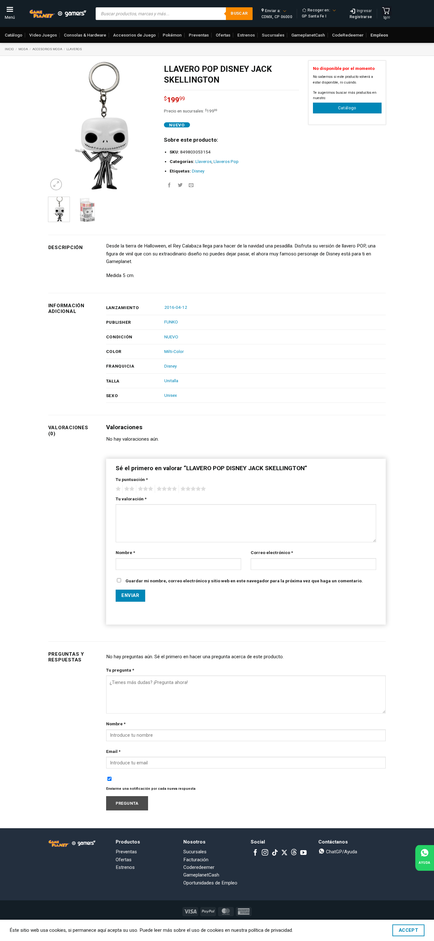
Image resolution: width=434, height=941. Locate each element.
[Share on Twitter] (180, 185)
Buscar (239, 13)
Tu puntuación (132, 479)
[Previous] (58, 126)
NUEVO (171, 336)
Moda (23, 49)
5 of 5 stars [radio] (192, 489)
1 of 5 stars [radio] (117, 489)
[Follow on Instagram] (265, 853)
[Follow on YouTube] (303, 853)
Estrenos (246, 34)
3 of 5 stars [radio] (144, 489)
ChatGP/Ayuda (341, 852)
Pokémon (172, 34)
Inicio (9, 49)
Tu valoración (131, 498)
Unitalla (171, 380)
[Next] (144, 126)
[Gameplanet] (57, 13)
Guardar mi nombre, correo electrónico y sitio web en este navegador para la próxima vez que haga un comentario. (244, 580)
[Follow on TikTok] (275, 853)
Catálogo (13, 34)
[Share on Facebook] (169, 185)
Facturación (195, 860)
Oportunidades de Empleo (210, 883)
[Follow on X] (284, 853)
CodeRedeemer (347, 34)
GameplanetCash (308, 34)
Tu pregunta (120, 670)
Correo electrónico (272, 552)
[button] (56, 184)
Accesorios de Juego (134, 34)
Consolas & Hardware (85, 34)
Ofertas (223, 34)
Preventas (199, 34)
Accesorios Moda (47, 49)
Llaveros (74, 49)
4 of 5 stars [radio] (166, 489)
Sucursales (273, 34)
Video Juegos (43, 34)
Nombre (125, 552)
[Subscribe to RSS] (294, 853)
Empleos (379, 34)
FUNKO (171, 321)
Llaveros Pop (226, 161)
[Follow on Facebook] (255, 853)
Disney (198, 170)
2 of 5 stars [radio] (128, 489)
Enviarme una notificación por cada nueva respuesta (150, 789)
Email (113, 751)
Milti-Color (174, 351)
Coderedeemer (198, 867)
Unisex (170, 395)
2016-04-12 (175, 307)
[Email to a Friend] (191, 185)
